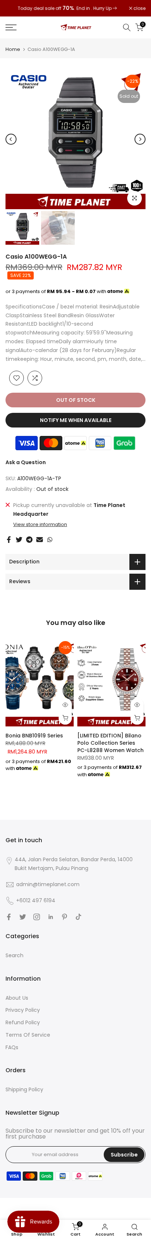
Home (12, 49)
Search (14, 955)
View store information (40, 524)
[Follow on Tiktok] (78, 917)
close (139, 8)
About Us (16, 998)
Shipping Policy (24, 1089)
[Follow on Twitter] (22, 917)
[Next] (140, 139)
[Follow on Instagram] (36, 917)
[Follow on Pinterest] (64, 917)
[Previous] (10, 139)
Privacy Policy (22, 1010)
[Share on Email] (39, 539)
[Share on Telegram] (29, 539)
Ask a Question (25, 462)
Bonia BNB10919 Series (34, 735)
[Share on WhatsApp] (50, 539)
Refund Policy (22, 1022)
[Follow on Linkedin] (50, 917)
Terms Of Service (27, 1035)
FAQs (11, 1047)
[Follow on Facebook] (8, 917)
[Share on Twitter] (19, 539)
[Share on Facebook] (8, 539)
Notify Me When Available (75, 420)
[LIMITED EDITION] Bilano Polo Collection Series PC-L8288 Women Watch (110, 743)
